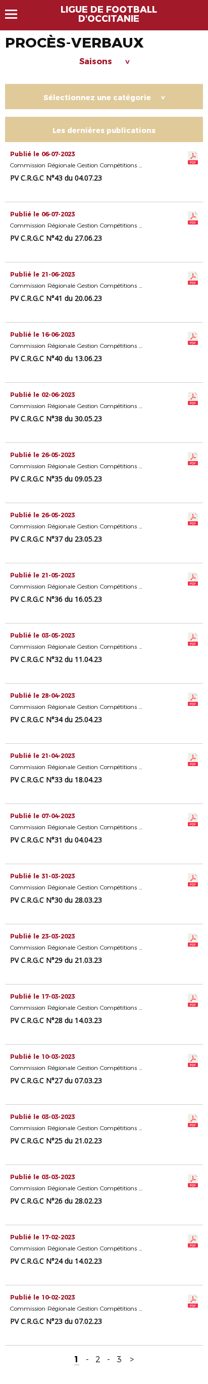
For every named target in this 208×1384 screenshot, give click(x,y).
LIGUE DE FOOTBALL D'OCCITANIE (109, 14)
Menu (16, 14)
